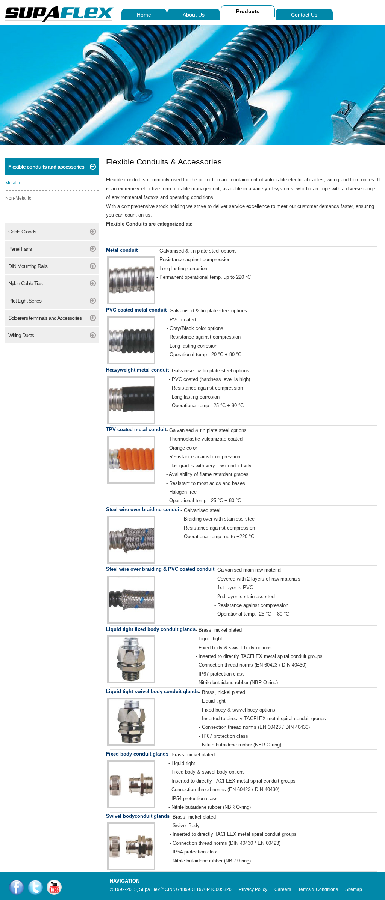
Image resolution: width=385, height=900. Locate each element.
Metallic (13, 182)
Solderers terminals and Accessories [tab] (45, 318)
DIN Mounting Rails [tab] (27, 266)
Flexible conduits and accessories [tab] (46, 167)
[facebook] (16, 887)
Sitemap (353, 889)
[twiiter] (35, 887)
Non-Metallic (18, 198)
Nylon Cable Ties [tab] (25, 283)
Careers (282, 889)
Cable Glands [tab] (22, 232)
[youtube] (54, 887)
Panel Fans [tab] (20, 249)
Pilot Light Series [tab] (24, 301)
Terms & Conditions (318, 889)
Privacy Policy (253, 889)
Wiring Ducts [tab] (21, 335)
